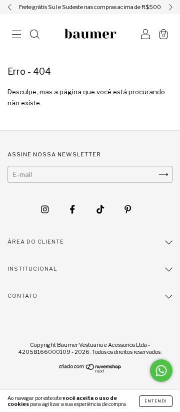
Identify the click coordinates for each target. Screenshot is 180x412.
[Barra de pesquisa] (35, 35)
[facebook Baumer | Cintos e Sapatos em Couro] (73, 209)
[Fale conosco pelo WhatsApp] (161, 370)
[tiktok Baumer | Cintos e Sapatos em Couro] (101, 209)
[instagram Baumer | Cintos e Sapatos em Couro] (46, 209)
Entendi (155, 400)
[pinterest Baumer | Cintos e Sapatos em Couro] (127, 209)
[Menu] (17, 35)
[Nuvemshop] (90, 370)
